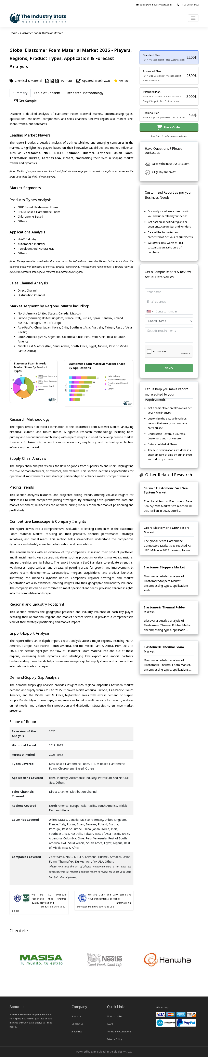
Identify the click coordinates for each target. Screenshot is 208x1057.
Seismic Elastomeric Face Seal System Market (166, 490)
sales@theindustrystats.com (156, 4)
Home (13, 33)
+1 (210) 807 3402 (189, 4)
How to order (114, 1016)
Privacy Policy (114, 1039)
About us (76, 1016)
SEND (169, 368)
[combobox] (149, 311)
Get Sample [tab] (27, 101)
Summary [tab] (20, 93)
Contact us (77, 1023)
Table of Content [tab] (47, 93)
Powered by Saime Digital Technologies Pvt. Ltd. (104, 1051)
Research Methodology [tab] (85, 93)
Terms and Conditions (119, 1031)
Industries (77, 1031)
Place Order (171, 127)
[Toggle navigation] (193, 18)
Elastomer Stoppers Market (164, 567)
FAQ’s (110, 1023)
